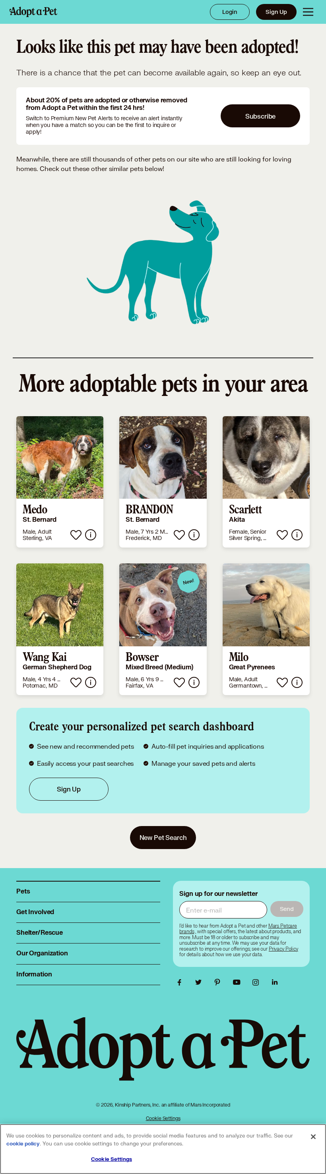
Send (287, 908)
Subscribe (260, 116)
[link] (59, 482)
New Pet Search (163, 837)
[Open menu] (308, 12)
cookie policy (23, 1144)
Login (229, 11)
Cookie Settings (163, 1118)
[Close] (313, 1136)
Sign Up (276, 11)
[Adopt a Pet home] (33, 12)
